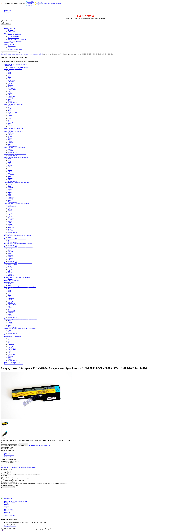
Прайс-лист (11, 31)
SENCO (10, 231)
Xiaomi (10, 125)
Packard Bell (11, 96)
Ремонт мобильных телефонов (17, 39)
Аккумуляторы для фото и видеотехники (16, 182)
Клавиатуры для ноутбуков (12, 336)
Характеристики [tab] (9, 455)
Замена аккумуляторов (15, 41)
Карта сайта (7, 10)
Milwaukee (11, 226)
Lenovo (10, 117)
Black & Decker (12, 264)
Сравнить (11, 450)
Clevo (9, 77)
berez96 (29, 5)
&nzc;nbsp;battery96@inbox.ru (52, 3)
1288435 (39, 5)
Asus (9, 73)
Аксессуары (8, 234)
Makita (10, 221)
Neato (9, 139)
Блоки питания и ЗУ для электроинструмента (18, 263)
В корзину (4, 445)
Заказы (10, 47)
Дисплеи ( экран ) (9, 282)
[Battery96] (85, 17)
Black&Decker (12, 206)
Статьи (6, 506)
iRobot (10, 136)
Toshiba (10, 101)
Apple (9, 72)
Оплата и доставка (10, 514)
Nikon (9, 195)
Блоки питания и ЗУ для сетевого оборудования (18, 243)
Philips (10, 141)
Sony (9, 99)
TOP (2, 530)
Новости (7, 504)
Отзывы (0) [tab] (7, 456)
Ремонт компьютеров (14, 34)
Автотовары (8, 65)
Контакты (7, 12)
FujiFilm (10, 187)
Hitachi (10, 216)
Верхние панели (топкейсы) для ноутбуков (17, 277)
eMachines (11, 81)
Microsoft (10, 118)
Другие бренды (12, 102)
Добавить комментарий (7, 487)
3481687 (39, 3)
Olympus (10, 255)
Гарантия (7, 512)
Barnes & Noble (12, 112)
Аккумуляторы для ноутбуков (26, 54)
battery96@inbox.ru (10, 526)
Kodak (10, 192)
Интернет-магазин (9, 28)
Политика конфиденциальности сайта (15, 501)
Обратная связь (9, 42)
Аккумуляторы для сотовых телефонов (16, 157)
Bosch (9, 208)
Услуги (6, 33)
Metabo (10, 224)
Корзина (10, 30)
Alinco (10, 149)
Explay (10, 165)
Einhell (10, 211)
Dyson (10, 134)
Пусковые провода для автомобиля (18, 67)
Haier (9, 86)
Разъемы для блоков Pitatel (12, 362)
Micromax (11, 174)
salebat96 (30, 3)
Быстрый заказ (13, 445)
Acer (9, 70)
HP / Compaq (11, 88)
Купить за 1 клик (22, 444)
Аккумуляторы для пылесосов (13, 131)
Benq (9, 341)
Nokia (9, 176)
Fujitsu (10, 83)
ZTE (9, 126)
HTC (9, 168)
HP (9, 114)
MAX (9, 223)
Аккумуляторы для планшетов (13, 104)
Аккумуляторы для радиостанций (14, 147)
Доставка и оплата (34, 445)
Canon (10, 130)
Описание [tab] (7, 453)
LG (9, 91)
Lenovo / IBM (39, 54)
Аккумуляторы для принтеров (13, 128)
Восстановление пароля (15, 49)
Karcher (10, 138)
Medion (10, 93)
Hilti (9, 215)
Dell (9, 78)
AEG (9, 205)
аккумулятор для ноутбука (9, 467)
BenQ (9, 75)
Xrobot (10, 144)
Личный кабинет (9, 44)
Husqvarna (11, 218)
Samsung (10, 97)
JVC (9, 190)
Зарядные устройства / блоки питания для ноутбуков (20, 287)
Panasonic (11, 197)
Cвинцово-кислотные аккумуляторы (15, 64)
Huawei (10, 115)
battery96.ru (30, 2)
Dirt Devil (11, 133)
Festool (10, 213)
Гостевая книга (8, 509)
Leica (9, 194)
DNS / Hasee (11, 80)
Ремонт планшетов (13, 38)
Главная (3, 54)
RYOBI (10, 229)
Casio (9, 186)
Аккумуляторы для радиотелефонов (15, 154)
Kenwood (10, 150)
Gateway (10, 85)
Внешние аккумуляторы (11, 280)
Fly (9, 166)
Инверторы (7, 335)
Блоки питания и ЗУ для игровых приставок (17, 235)
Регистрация (11, 46)
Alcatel (10, 107)
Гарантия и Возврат (46, 445)
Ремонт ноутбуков (13, 36)
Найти (19, 52)
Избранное (4, 450)
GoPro (10, 189)
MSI (9, 94)
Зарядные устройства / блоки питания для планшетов (20, 319)
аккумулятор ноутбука (24, 467)
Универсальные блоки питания (13, 364)
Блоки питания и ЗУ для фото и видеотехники (18, 247)
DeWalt (10, 210)
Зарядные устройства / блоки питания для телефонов (20, 328)
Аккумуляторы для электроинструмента (16, 203)
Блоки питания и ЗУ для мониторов (15, 239)
